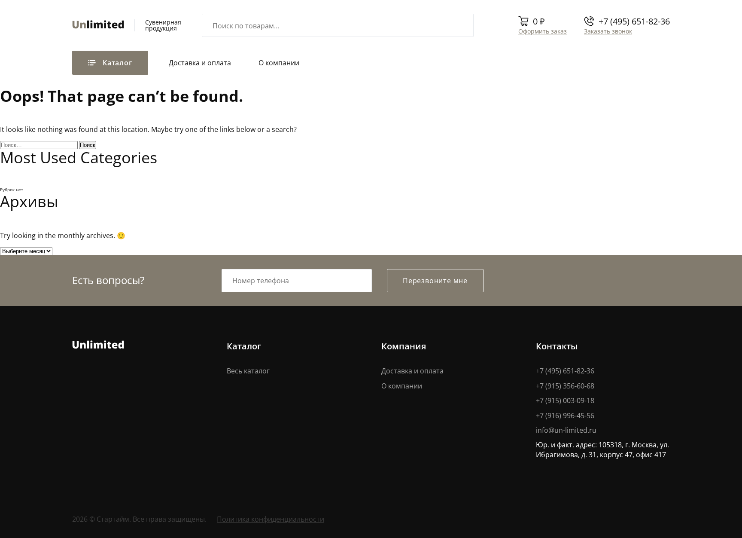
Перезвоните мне (435, 280)
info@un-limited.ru (566, 429)
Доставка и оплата (200, 62)
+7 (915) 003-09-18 (565, 400)
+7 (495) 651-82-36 (634, 21)
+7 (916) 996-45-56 (565, 415)
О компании (278, 62)
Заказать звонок (608, 31)
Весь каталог (248, 370)
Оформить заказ (542, 31)
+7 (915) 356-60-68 (565, 385)
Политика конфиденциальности (270, 518)
